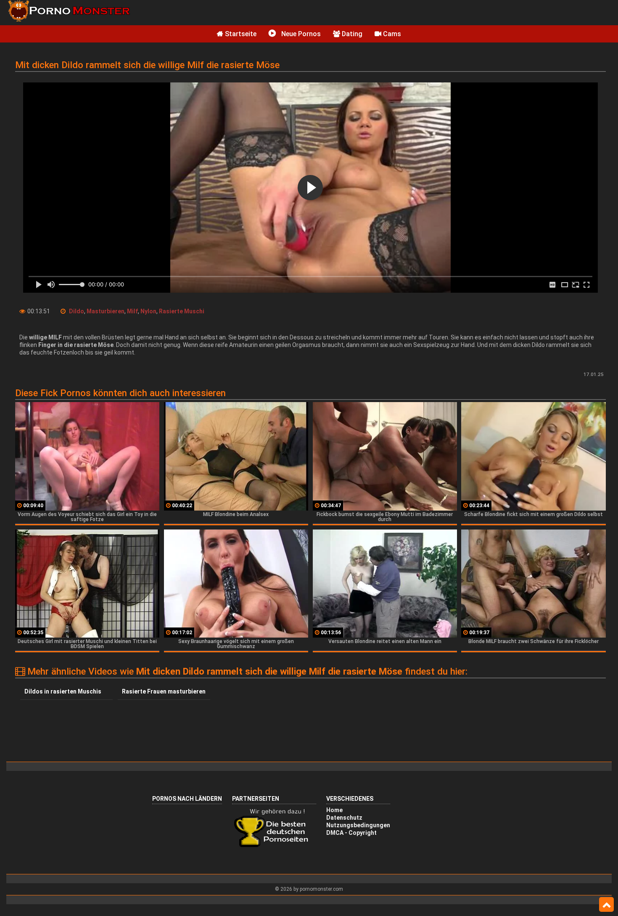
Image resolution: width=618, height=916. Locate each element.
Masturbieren (105, 311)
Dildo (76, 311)
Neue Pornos (300, 34)
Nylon (148, 311)
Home (334, 810)
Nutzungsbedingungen (358, 825)
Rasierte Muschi (181, 311)
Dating (351, 34)
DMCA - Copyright (351, 832)
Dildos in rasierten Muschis (62, 691)
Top (606, 905)
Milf (132, 311)
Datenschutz (344, 817)
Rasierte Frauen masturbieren (164, 691)
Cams (391, 34)
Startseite (239, 34)
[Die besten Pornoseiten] (274, 846)
